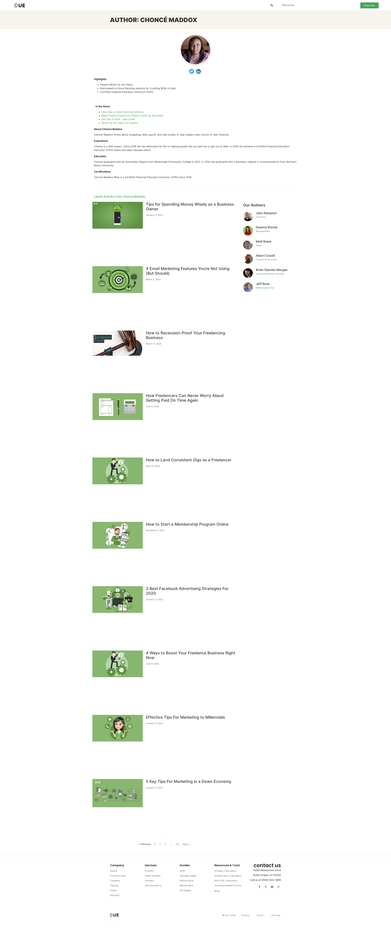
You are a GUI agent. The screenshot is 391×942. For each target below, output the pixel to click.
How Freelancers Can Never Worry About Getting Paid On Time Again (185, 398)
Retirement (186, 885)
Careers (115, 880)
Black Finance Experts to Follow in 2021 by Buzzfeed (132, 115)
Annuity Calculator (225, 871)
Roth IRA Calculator (226, 880)
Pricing (114, 885)
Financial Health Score (227, 885)
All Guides (185, 890)
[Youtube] (272, 887)
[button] (271, 5)
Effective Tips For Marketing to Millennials (185, 717)
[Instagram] (278, 887)
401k (182, 871)
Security (115, 895)
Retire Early (186, 880)
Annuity (149, 871)
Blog (217, 891)
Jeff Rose (263, 284)
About (113, 871)
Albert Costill (265, 255)
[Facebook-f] (259, 887)
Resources (288, 5)
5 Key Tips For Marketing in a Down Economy (188, 781)
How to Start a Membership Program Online (187, 524)
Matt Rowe (263, 241)
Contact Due (117, 876)
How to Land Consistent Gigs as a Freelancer (188, 460)
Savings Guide (188, 876)
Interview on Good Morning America (122, 111)
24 (177, 844)
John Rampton (266, 213)
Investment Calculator (228, 876)
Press (113, 890)
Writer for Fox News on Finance (120, 122)
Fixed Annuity (153, 876)
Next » (186, 844)
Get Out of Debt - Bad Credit (118, 119)
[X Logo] (266, 887)
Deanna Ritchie (267, 227)
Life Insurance (153, 885)
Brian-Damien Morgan (272, 270)
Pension (149, 880)
